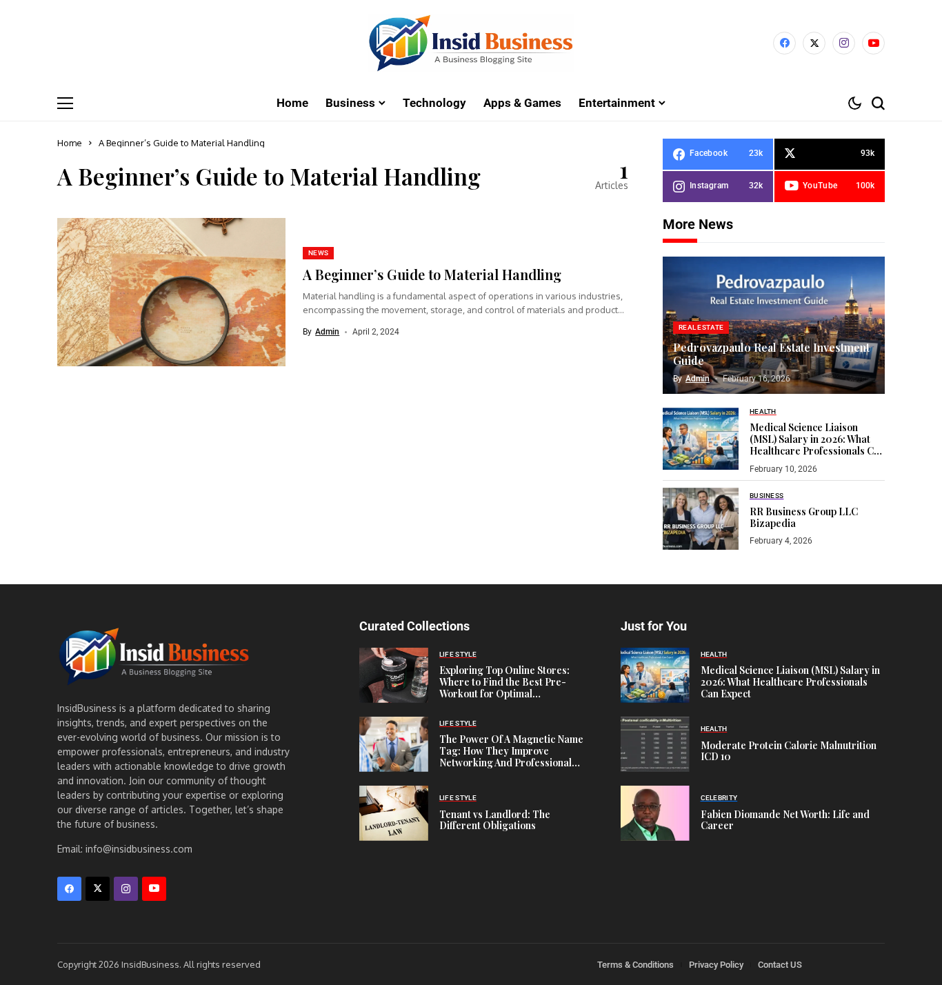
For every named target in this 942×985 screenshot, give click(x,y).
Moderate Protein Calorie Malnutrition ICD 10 (788, 751)
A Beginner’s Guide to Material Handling (432, 274)
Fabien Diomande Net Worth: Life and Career (785, 820)
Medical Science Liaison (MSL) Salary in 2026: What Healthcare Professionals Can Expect (817, 444)
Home (69, 142)
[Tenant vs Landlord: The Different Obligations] (393, 813)
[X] (814, 43)
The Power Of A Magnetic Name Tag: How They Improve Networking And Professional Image (511, 756)
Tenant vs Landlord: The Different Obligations (494, 820)
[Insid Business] (471, 43)
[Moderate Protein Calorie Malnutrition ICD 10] (655, 744)
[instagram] (843, 43)
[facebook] (784, 43)
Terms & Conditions (635, 964)
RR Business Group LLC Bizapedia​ (804, 517)
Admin (327, 332)
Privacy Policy (716, 964)
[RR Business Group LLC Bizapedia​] (701, 519)
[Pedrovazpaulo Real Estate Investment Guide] (774, 326)
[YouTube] (873, 43)
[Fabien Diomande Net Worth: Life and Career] (655, 813)
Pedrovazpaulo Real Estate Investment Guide (771, 354)
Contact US (780, 964)
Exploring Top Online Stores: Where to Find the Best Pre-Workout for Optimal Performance (504, 687)
